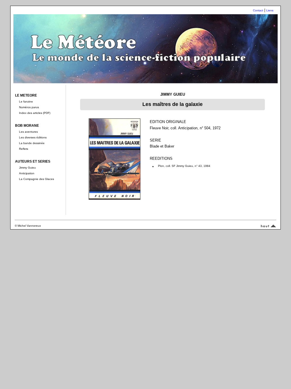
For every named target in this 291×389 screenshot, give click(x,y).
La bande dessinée (32, 143)
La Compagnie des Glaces (36, 179)
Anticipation (26, 173)
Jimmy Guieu (27, 167)
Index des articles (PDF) (34, 112)
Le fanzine (26, 101)
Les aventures (28, 131)
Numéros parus (29, 107)
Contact (258, 10)
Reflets (23, 148)
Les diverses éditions (33, 137)
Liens (269, 10)
